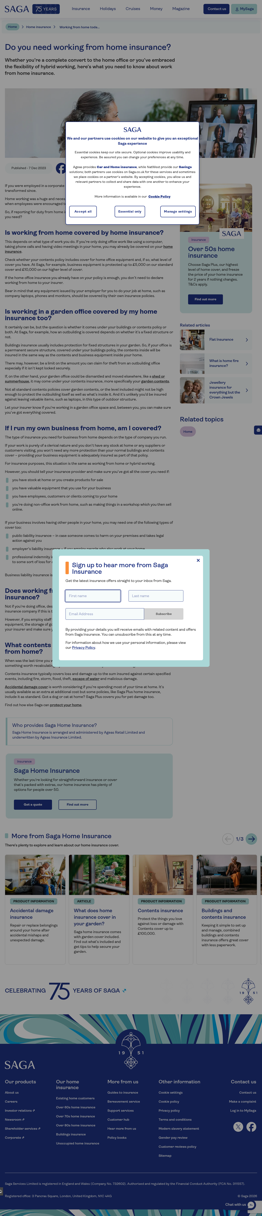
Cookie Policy (159, 196)
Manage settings (178, 211)
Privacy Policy (83, 648)
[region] (132, 173)
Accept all (83, 211)
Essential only (129, 211)
